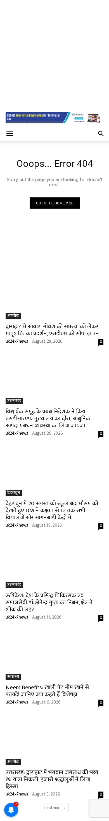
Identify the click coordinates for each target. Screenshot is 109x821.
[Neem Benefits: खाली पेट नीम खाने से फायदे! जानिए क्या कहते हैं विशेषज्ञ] (54, 655)
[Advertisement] (54, 54)
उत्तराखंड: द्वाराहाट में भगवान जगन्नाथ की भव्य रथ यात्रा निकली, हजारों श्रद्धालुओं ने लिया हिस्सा (52, 779)
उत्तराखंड (14, 401)
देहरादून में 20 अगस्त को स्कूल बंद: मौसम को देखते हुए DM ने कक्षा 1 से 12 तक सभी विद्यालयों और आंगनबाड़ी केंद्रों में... (52, 510)
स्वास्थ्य (13, 677)
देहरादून (13, 493)
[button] (9, 133)
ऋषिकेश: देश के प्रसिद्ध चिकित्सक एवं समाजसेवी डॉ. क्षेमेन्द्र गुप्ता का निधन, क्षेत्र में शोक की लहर (49, 602)
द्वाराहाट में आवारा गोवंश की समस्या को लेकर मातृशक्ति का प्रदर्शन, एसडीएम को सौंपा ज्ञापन (52, 330)
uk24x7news (17, 341)
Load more (52, 807)
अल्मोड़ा (13, 316)
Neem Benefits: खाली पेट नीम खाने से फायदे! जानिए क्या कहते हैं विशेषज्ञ (47, 690)
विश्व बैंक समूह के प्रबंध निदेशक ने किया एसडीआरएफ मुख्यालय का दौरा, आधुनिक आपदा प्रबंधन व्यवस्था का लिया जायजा (48, 418)
